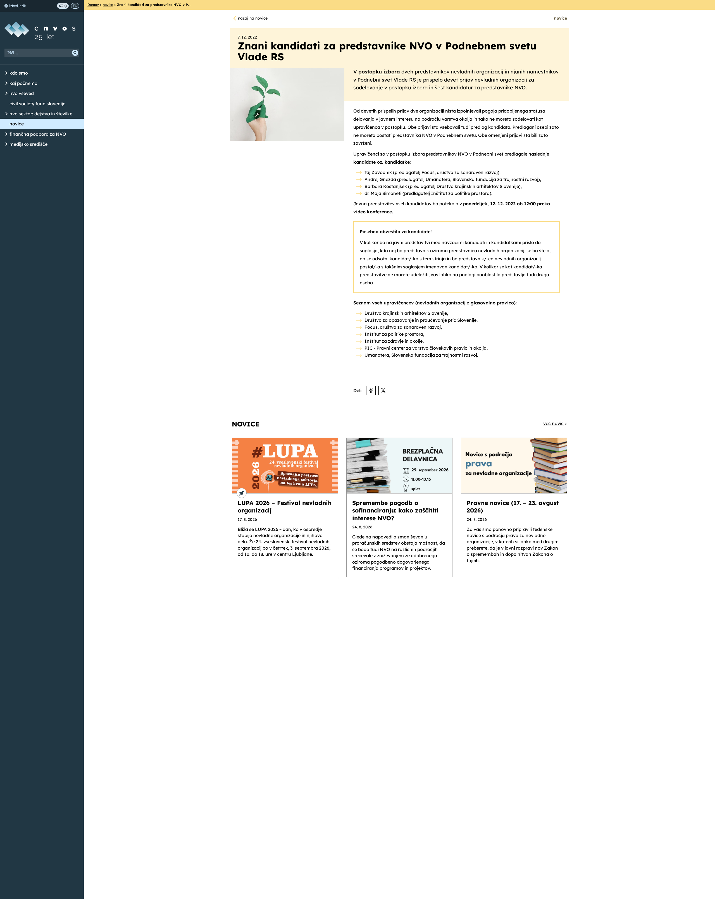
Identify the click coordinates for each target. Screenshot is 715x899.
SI (61, 6)
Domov (93, 5)
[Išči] (75, 53)
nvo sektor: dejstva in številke (40, 113)
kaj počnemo (23, 83)
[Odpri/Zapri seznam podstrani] (6, 73)
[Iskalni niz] (41, 53)
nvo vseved (21, 93)
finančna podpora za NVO (37, 134)
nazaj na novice (253, 18)
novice (16, 124)
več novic (553, 423)
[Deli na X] (383, 390)
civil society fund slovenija (37, 103)
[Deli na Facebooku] (371, 390)
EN (75, 6)
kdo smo (18, 73)
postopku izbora (379, 71)
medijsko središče (28, 144)
